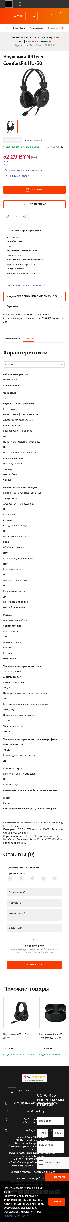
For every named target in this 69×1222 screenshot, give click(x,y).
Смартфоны (19, 28)
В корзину (37, 189)
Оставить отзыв (35, 964)
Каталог (17, 16)
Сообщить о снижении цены (25, 169)
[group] (34, 92)
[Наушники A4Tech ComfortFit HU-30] (25, 216)
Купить (37, 204)
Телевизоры (36, 28)
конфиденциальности (16, 1215)
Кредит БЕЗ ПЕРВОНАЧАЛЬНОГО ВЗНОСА (32, 296)
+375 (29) (24, 1103)
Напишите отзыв (33, 139)
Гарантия (12, 306)
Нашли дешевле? (18, 175)
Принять (56, 1201)
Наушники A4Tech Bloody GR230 (18, 1036)
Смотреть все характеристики (24, 285)
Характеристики (11, 338)
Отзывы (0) (28, 338)
